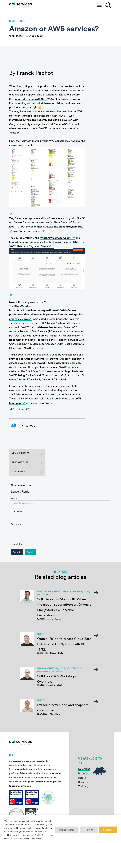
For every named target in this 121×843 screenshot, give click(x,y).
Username (16, 511)
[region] (60, 829)
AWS (12, 20)
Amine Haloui (55, 685)
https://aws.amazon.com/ (56, 237)
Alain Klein (55, 714)
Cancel (30, 552)
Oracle (40, 633)
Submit (17, 552)
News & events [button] (20, 453)
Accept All (108, 830)
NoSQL (86, 591)
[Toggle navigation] (99, 5)
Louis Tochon (55, 619)
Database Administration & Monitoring (63, 591)
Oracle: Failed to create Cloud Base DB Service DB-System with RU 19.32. (64, 644)
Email (14, 498)
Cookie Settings (66, 830)
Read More (36, 839)
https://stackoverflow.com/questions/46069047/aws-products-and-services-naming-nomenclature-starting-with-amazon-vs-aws (46, 314)
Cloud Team (36, 35)
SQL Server (42, 594)
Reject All (88, 830)
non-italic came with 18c (30, 99)
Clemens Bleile (56, 653)
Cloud (21, 20)
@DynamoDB (59, 124)
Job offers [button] (18, 471)
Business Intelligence (47, 668)
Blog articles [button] (20, 462)
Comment (16, 524)
